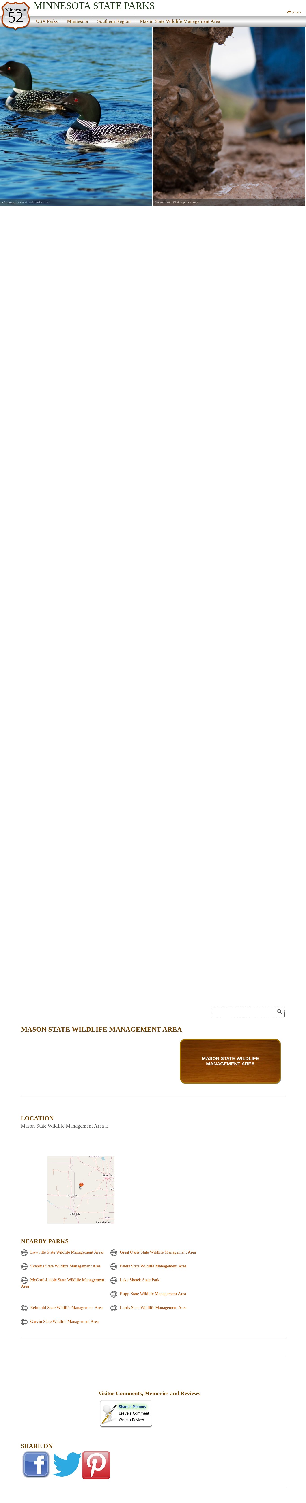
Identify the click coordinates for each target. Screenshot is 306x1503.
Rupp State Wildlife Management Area (153, 1293)
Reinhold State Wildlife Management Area (66, 1307)
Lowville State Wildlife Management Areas (67, 1252)
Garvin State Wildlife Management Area (64, 1321)
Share (296, 12)
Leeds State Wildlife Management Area (153, 1307)
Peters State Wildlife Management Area (153, 1266)
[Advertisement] (59, 1396)
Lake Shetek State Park (139, 1279)
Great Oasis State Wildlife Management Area (158, 1252)
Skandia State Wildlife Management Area (65, 1266)
